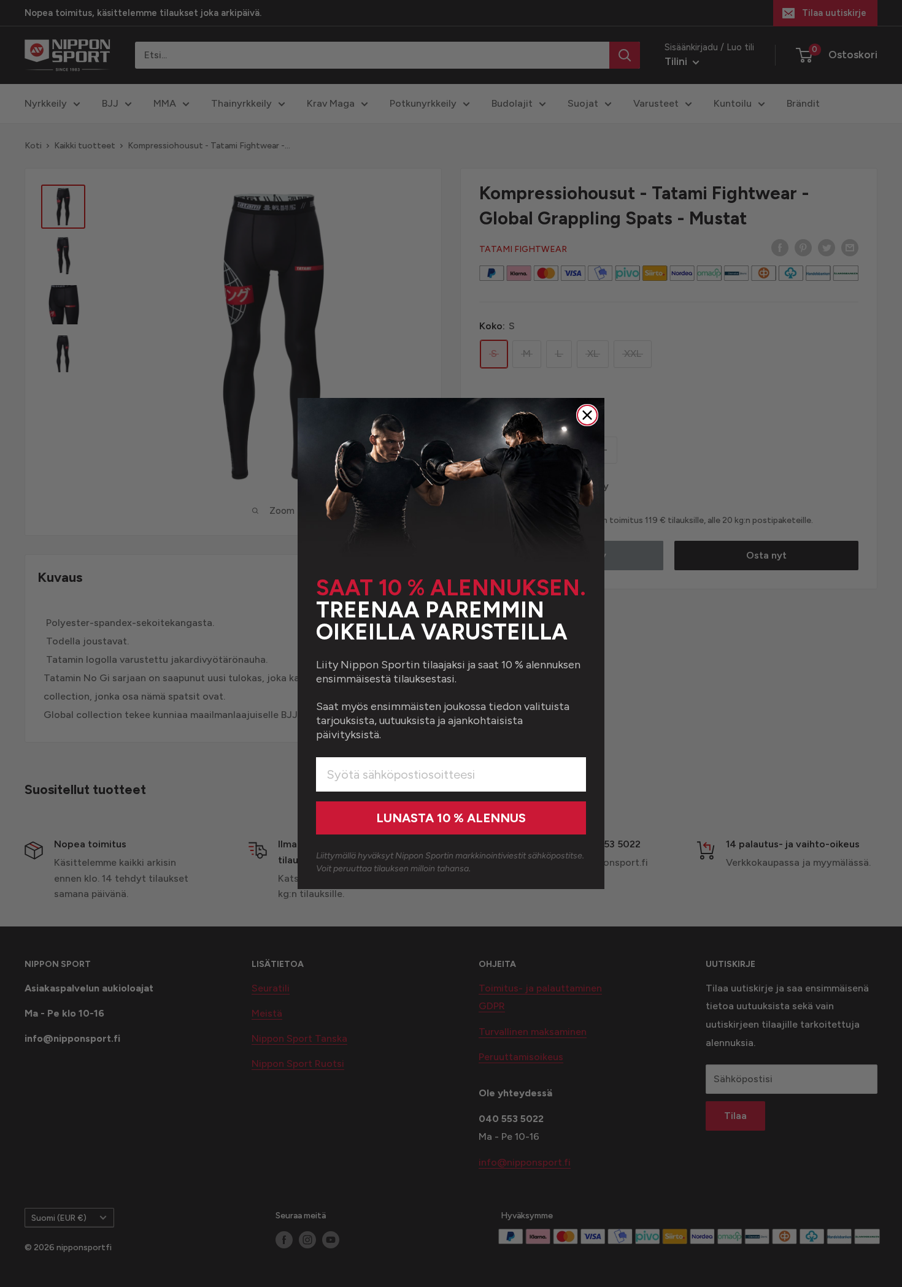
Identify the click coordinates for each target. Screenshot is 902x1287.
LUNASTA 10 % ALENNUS (451, 818)
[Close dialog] (587, 415)
